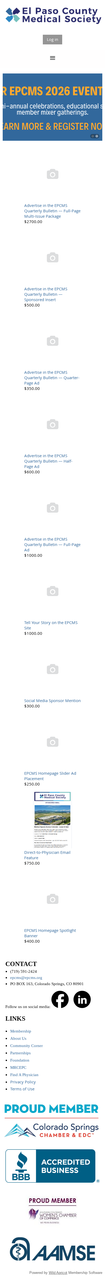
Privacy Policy (23, 1081)
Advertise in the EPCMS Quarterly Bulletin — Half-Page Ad (48, 461)
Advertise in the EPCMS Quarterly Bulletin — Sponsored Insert (45, 294)
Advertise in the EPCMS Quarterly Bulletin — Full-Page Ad (52, 544)
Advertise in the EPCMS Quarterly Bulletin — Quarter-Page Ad (51, 377)
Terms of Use (23, 1088)
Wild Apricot (58, 1273)
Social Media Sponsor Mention (52, 700)
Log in (52, 39)
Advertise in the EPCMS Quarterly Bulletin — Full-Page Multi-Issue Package (52, 211)
